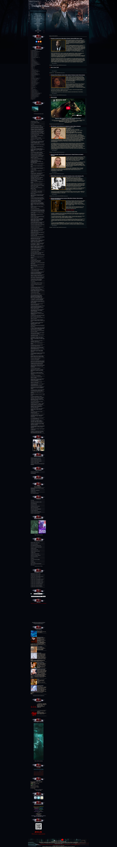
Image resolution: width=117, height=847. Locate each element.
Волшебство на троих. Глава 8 (36, 573)
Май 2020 (38, 768)
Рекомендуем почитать (35, 94)
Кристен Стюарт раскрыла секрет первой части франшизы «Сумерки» (37, 333)
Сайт (32, 67)
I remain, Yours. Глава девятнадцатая (37, 583)
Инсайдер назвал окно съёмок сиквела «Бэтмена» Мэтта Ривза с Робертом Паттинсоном (37, 416)
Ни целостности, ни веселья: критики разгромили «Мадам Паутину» (37, 345)
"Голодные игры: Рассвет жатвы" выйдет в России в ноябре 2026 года (37, 134)
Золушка (54, 152)
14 (38, 772)
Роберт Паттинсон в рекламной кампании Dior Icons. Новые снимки (37, 217)
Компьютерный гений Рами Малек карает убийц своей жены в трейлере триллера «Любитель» (37, 195)
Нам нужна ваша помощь (35, 251)
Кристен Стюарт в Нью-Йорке (35, 293)
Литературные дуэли (34, 96)
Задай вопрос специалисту (35, 490)
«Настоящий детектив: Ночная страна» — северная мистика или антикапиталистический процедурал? (37, 385)
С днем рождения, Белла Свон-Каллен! (37, 228)
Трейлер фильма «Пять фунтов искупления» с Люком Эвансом (36, 261)
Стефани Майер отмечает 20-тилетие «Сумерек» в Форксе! (37, 136)
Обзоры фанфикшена (34, 510)
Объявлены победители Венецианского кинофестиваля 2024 (37, 235)
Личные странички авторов (35, 513)
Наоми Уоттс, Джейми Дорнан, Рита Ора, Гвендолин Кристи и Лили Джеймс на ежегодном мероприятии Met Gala (37, 273)
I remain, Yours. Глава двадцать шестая (37, 579)
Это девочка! (33, 281)
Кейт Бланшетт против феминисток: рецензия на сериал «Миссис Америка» (66, 126)
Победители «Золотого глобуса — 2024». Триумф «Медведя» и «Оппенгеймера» (37, 404)
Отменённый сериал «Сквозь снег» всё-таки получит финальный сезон (37, 287)
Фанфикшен (33, 60)
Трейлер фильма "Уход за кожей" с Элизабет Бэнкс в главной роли (36, 249)
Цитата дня (33, 87)
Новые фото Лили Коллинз (35, 208)
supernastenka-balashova (42, 815)
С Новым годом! (33, 189)
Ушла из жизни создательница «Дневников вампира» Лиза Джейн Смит (37, 175)
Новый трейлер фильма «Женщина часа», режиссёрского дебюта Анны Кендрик (37, 222)
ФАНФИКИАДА (33, 473)
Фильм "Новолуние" (34, 53)
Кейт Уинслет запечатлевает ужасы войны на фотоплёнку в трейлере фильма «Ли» (37, 277)
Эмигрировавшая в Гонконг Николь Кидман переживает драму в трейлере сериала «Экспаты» (38, 427)
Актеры (32, 58)
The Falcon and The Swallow (35, 559)
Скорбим (32, 285)
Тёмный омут (33, 562)
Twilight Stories (33, 552)
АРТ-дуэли (33, 97)
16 (41, 772)
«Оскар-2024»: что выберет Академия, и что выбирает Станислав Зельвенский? (37, 299)
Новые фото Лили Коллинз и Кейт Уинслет (37, 236)
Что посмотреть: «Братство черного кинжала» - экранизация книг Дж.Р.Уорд (37, 152)
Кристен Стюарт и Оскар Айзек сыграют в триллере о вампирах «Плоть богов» (37, 275)
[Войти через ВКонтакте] (36, 42)
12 (35, 772)
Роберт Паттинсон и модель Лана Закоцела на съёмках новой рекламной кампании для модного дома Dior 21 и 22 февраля (38, 328)
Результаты (36, 789)
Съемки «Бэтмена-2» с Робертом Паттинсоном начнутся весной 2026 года (37, 155)
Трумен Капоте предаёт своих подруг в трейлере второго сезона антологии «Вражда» (37, 409)
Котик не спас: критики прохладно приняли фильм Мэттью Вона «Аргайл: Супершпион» (37, 361)
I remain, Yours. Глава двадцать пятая (37, 580)
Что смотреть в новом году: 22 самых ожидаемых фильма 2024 (37, 402)
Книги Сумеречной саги (35, 51)
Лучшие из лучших (34, 504)
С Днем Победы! (33, 169)
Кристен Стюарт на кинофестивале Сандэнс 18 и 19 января (36, 382)
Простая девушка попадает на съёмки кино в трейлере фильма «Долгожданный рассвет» (38, 354)
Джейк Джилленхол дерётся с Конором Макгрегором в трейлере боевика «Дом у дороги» (37, 370)
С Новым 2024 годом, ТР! (35, 413)
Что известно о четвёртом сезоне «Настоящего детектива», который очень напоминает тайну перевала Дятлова (37, 421)
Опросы (32, 68)
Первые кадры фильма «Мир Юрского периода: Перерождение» (37, 230)
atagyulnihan (33, 815)
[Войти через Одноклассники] (41, 42)
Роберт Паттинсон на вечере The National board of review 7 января (37, 186)
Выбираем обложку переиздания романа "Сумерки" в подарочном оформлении (37, 129)
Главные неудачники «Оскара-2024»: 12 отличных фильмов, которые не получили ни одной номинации (38, 302)
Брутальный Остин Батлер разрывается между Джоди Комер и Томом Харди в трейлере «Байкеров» (37, 310)
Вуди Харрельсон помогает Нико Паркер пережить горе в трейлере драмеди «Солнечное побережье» (37, 380)
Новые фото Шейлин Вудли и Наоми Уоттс (37, 224)
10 (42, 771)
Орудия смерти (33, 72)
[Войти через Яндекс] (38, 42)
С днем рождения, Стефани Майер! (36, 191)
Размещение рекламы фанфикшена (38, 695)
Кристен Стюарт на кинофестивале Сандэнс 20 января (36, 377)
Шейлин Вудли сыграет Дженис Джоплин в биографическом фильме (37, 232)
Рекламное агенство (34, 95)
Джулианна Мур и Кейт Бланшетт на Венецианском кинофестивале (36, 238)
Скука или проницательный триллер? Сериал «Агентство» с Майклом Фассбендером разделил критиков (37, 201)
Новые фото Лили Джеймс (35, 359)
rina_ (42, 816)
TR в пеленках (33, 89)
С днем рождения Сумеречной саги (36, 158)
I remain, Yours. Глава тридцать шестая (37, 576)
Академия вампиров (34, 73)
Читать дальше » (54, 63)
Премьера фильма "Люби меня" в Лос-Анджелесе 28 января (37, 180)
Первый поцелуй (33, 548)
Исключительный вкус (34, 556)
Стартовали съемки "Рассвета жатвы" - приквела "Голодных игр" (37, 157)
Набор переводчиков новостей (36, 458)
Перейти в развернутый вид (38, 623)
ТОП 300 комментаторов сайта (38, 113)
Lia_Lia (36, 815)
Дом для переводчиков (34, 507)
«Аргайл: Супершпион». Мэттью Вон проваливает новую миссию (36, 341)
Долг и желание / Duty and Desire (36, 563)
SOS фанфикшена (34, 503)
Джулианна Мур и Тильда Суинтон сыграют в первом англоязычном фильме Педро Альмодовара (38, 366)
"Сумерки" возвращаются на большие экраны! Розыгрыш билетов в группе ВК (37, 127)
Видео (32, 66)
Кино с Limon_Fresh (55, 67)
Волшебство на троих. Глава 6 (36, 577)
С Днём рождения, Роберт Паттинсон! (37, 269)
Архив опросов (40, 789)
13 (37, 772)
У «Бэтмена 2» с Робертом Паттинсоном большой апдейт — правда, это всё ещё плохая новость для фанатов (37, 244)
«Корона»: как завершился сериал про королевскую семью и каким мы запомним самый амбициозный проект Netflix (37, 432)
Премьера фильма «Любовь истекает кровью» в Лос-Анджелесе (37, 304)
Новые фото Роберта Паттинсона (36, 284)
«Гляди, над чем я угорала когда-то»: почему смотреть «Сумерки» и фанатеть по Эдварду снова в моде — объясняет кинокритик (37, 149)
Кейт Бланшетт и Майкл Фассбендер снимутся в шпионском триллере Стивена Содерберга (37, 373)
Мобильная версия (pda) (58, 843)
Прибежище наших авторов (35, 506)
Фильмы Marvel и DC (34, 82)
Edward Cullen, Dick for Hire (35, 542)
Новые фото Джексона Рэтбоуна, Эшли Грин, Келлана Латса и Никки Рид (37, 253)
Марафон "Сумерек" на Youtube (36, 137)
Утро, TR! (32, 86)
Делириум (32, 75)
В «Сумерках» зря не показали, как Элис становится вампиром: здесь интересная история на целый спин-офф (37, 142)
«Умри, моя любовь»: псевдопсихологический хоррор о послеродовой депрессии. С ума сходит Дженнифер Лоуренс (37, 161)
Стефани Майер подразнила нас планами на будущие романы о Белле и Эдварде (37, 131)
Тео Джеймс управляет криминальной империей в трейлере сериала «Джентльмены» (37, 323)
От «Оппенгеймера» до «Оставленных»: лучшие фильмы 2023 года (37, 418)
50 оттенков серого (34, 79)
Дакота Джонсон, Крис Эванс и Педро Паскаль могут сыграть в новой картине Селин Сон (37, 351)
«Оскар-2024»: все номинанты (36, 375)
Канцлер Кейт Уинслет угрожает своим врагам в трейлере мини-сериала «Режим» (37, 356)
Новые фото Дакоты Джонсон (35, 358)
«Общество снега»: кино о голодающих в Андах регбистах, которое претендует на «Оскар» (37, 388)
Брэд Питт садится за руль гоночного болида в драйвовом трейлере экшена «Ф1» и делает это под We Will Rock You (37, 247)
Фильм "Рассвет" (34, 56)
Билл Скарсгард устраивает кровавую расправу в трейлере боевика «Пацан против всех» (38, 320)
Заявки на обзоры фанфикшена (36, 511)
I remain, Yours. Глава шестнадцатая (36, 586)
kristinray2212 (39, 816)
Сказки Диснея (33, 81)
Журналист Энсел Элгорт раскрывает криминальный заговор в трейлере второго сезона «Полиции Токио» (37, 399)
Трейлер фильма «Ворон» (35, 292)
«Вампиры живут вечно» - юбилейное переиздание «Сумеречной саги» (37, 178)
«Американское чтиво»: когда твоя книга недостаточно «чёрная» (37, 335)
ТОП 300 (32, 500)
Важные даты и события (35, 64)
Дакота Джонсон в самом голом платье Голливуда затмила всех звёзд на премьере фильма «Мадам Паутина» (37, 348)
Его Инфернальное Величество (36, 545)
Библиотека (33, 65)
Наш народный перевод (35, 493)
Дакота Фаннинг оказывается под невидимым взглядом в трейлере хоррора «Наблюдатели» (37, 313)
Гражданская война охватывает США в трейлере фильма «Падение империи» (37, 363)
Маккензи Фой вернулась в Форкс (36, 125)
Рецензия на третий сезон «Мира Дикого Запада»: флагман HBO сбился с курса (66, 38)
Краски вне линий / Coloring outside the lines (68, 118)
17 (42, 772)
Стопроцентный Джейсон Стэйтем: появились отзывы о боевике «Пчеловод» (37, 397)
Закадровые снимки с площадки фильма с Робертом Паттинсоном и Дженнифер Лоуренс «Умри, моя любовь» (37, 241)
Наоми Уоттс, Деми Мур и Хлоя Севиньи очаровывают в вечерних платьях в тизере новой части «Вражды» (37, 424)
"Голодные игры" (55, 227)
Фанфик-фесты (33, 491)
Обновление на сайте (34, 121)
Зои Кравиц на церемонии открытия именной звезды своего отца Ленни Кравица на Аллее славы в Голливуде (37, 290)
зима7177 (35, 816)
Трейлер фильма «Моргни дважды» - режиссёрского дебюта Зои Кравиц (37, 279)
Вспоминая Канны (34, 259)
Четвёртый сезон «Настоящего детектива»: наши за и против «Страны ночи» (38, 316)
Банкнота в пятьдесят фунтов (35, 555)
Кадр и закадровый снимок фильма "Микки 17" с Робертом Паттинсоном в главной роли (38, 210)
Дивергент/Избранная (34, 74)
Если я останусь (34, 80)
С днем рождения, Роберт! (35, 122)
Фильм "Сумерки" (34, 52)
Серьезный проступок (34, 549)
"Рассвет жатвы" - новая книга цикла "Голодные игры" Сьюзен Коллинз (37, 173)
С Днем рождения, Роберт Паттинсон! (37, 168)
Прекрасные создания (34, 71)
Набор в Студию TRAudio (35, 462)
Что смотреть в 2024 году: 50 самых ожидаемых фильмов (36, 412)
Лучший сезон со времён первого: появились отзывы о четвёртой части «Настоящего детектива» (36, 406)
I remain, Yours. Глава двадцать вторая (37, 582)
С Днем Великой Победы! (35, 270)
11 (34, 772)
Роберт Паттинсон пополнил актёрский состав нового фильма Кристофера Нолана (37, 198)
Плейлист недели (34, 90)
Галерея (32, 59)
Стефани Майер (33, 50)
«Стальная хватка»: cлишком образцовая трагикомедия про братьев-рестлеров (37, 390)
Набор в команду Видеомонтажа (36, 459)
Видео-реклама (54, 97)
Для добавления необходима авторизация (38, 622)
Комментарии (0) (62, 152)
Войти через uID (38, 39)
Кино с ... (32, 88)
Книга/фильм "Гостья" (34, 57)
